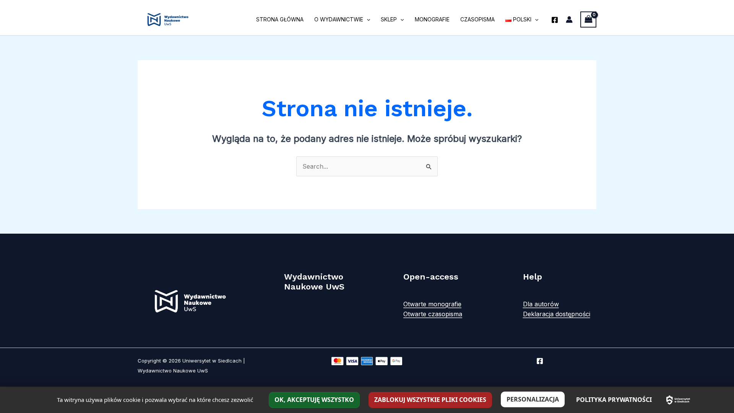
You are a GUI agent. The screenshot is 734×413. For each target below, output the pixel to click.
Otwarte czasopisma (432, 314)
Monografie (432, 19)
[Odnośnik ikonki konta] (569, 19)
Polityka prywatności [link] (614, 399)
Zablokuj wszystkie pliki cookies (430, 399)
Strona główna (280, 19)
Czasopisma (477, 19)
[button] (366, 19)
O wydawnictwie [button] (338, 19)
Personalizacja (533, 399)
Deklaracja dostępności (556, 314)
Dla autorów (541, 304)
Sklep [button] (389, 19)
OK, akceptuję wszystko (314, 399)
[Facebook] (554, 19)
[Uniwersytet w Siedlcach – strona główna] (678, 400)
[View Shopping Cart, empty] (588, 19)
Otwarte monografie (432, 304)
